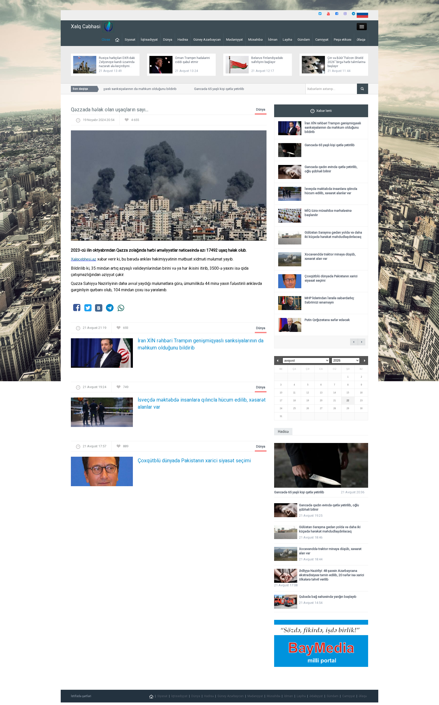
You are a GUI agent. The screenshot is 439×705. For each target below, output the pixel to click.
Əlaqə (361, 39)
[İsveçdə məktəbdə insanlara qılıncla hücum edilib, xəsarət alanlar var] (102, 413)
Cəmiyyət (321, 39)
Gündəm (303, 39)
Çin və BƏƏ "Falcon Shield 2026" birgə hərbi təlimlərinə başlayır (346, 62)
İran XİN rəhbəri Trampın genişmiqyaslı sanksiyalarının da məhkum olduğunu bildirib (105, 89)
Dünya (167, 39)
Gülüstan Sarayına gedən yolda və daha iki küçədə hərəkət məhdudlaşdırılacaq (333, 235)
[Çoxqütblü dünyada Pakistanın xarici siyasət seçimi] (102, 473)
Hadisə (183, 39)
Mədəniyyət (234, 39)
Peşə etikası (342, 39)
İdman (272, 39)
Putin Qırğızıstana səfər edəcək (327, 320)
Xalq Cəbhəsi (85, 26)
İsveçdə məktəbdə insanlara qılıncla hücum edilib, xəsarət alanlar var (202, 403)
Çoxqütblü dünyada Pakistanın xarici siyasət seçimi (194, 460)
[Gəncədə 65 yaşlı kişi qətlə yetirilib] (321, 465)
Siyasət (130, 39)
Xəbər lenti (324, 111)
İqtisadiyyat (149, 39)
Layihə (287, 39)
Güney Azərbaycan (207, 39)
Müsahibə (255, 39)
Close (106, 39)
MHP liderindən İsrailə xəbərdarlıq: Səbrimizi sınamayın (329, 300)
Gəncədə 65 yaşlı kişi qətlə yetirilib (209, 89)
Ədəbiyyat (316, 696)
